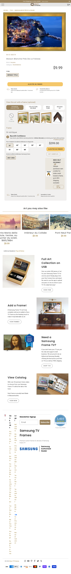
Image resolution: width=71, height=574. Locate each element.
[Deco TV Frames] (35, 4)
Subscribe (45, 422)
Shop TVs (47, 366)
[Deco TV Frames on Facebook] (34, 561)
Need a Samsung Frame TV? (49, 341)
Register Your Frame (10, 547)
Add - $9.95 (58, 186)
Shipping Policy (16, 438)
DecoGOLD (60, 107)
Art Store (10, 458)
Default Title (12, 75)
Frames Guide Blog (10, 470)
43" (17, 145)
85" (17, 150)
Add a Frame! (17, 305)
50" (25, 145)
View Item (47, 290)
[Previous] (8, 118)
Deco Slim (48, 107)
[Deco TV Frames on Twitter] (38, 561)
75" (10, 150)
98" (25, 150)
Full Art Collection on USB (51, 263)
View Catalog (17, 377)
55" (32, 145)
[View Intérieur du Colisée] (35, 222)
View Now (13, 400)
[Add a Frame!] (52, 313)
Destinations (16, 65)
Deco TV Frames (14, 561)
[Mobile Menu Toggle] (9, 4)
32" (10, 145)
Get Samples (53, 154)
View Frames (14, 322)
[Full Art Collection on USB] (18, 271)
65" (40, 145)
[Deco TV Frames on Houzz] (41, 561)
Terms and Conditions (16, 495)
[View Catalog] (52, 384)
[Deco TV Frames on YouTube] (28, 561)
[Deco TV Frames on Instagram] (25, 561)
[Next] (63, 118)
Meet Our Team (10, 524)
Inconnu (12, 62)
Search (10, 441)
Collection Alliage (33, 107)
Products (10, 433)
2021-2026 (11, 158)
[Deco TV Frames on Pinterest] (31, 561)
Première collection (15, 107)
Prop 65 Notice (20, 251)
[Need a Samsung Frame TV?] (18, 342)
